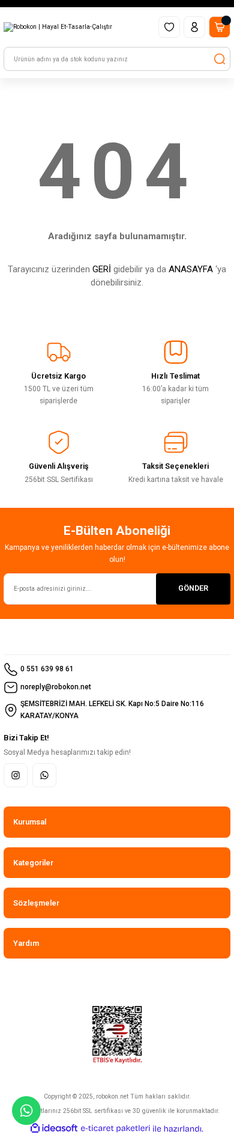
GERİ (101, 269)
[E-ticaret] (115, 1128)
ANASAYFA (191, 269)
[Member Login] (194, 27)
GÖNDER (193, 588)
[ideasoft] (54, 1128)
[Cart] (219, 27)
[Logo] (58, 27)
